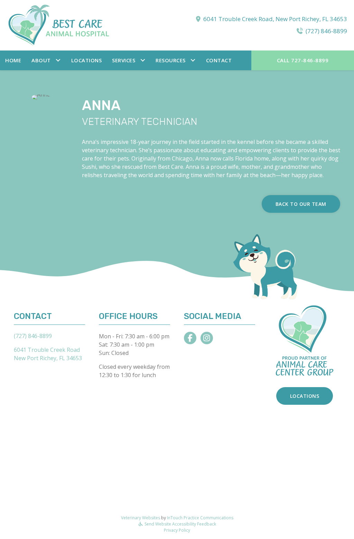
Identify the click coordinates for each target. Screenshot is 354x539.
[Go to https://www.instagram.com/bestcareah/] (207, 338)
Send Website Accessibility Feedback (179, 524)
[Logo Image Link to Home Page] (59, 24)
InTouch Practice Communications (200, 518)
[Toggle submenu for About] (58, 60)
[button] (46, 60)
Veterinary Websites (140, 518)
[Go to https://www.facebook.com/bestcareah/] (190, 338)
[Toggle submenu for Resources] (193, 60)
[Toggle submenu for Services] (143, 60)
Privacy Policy (177, 530)
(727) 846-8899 (326, 31)
